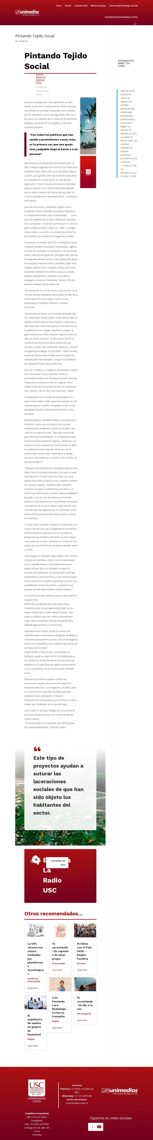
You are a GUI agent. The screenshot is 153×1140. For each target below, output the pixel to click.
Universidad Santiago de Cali (123, 5)
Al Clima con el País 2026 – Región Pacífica (84, 951)
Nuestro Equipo (98, 5)
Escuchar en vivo (58, 862)
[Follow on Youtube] (99, 1127)
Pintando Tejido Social (34, 36)
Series (68, 5)
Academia (32, 978)
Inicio (59, 5)
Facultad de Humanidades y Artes (121, 17)
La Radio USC (81, 5)
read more (32, 988)
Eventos (81, 963)
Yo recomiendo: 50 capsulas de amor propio (60, 951)
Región (31, 1039)
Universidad (33, 981)
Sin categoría (21, 41)
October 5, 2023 (128, 176)
